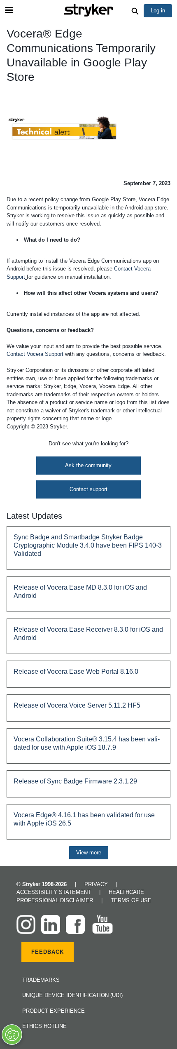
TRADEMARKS (41, 980)
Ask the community (88, 465)
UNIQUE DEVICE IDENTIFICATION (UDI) (72, 995)
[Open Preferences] (12, 1034)
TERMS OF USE (131, 900)
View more (88, 852)
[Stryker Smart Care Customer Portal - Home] (88, 10)
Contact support (88, 489)
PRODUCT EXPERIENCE (53, 1011)
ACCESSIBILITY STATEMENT (54, 892)
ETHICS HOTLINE (44, 1026)
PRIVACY (96, 884)
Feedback (47, 952)
